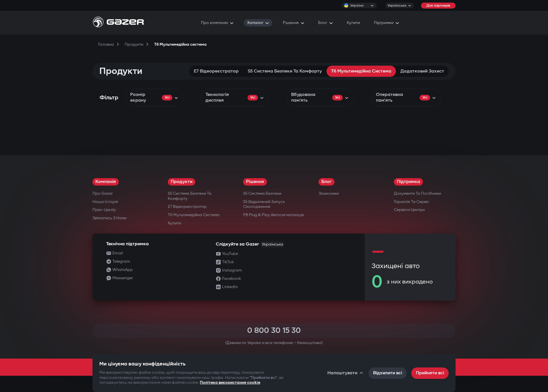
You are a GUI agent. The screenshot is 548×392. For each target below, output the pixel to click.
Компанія (105, 181)
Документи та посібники (417, 193)
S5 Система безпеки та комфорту (285, 71)
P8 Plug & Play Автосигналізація (273, 214)
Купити (174, 223)
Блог (326, 181)
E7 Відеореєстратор (216, 71)
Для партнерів (438, 5)
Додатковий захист (422, 71)
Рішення (255, 181)
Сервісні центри (409, 209)
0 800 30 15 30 (274, 330)
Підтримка (408, 181)
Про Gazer (102, 193)
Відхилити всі (387, 373)
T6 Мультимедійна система (361, 71)
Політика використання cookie (230, 382)
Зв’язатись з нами (109, 218)
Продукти (181, 181)
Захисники (329, 193)
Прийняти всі (430, 373)
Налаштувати (342, 373)
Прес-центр (104, 209)
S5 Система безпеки (262, 193)
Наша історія (105, 201)
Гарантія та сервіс (411, 201)
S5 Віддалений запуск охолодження (264, 204)
